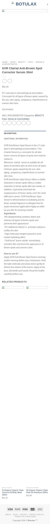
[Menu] (3, 4)
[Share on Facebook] (9, 123)
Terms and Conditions (25, 516)
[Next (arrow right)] (43, 262)
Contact (24, 514)
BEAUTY (21, 62)
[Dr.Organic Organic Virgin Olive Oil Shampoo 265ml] (37, 386)
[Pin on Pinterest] (23, 123)
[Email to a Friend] (19, 123)
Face (30, 62)
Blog (15, 514)
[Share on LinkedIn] (28, 123)
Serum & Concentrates (18, 119)
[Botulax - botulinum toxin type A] (25, 4)
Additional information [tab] (16, 139)
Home (5, 62)
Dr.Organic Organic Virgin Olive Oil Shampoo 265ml (37, 491)
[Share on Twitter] (14, 123)
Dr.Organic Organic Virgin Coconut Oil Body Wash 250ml (13, 492)
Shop (12, 62)
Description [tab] (10, 133)
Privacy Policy (37, 514)
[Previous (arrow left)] (4, 262)
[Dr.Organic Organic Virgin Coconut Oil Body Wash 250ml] (13, 386)
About (8, 514)
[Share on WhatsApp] (4, 123)
